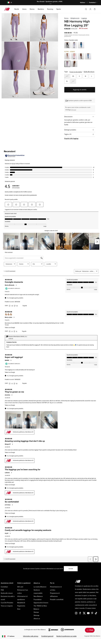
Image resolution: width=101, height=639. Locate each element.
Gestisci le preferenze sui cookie (66, 636)
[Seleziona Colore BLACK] (67, 45)
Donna (66, 18)
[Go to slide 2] (51, 4)
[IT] (7, 2)
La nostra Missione (40, 587)
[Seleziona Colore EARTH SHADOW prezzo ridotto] (67, 56)
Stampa (36, 612)
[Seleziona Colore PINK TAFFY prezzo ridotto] (74, 56)
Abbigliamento (74, 18)
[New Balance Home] (7, 9)
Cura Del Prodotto (7, 603)
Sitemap (36, 615)
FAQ (2, 590)
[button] (90, 9)
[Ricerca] (86, 9)
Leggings (84, 18)
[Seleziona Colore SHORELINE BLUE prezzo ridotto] (88, 56)
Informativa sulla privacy (30, 636)
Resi (18, 609)
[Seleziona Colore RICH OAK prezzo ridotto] (81, 56)
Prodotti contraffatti (56, 600)
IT (10, 636)
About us (37, 619)
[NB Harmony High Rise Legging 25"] (16, 27)
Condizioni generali (47, 636)
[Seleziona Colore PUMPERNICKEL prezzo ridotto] (74, 64)
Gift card (20, 587)
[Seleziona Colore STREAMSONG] (81, 45)
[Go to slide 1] (49, 4)
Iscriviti (71, 568)
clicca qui (73, 110)
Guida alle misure (89, 72)
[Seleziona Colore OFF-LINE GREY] (74, 45)
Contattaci (4, 587)
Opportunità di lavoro (41, 603)
